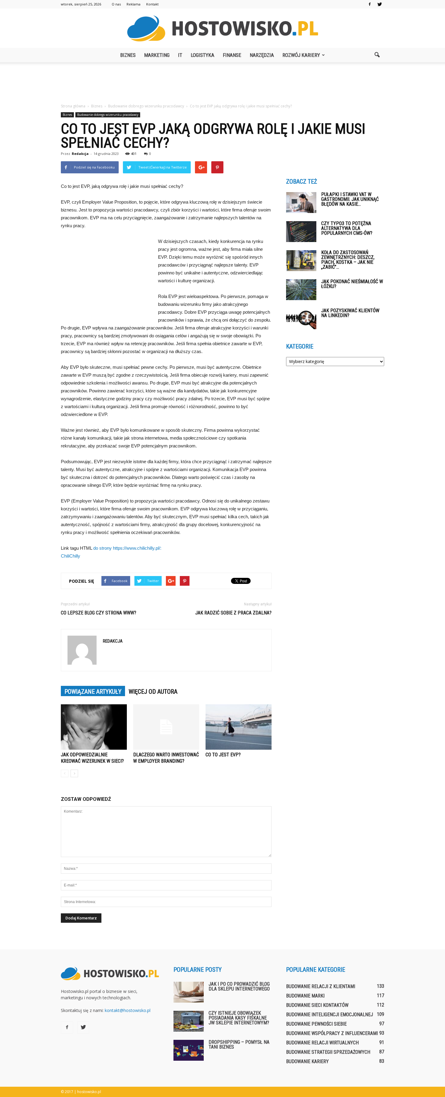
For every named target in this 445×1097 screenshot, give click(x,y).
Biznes (128, 55)
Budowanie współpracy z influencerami (332, 1033)
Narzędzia (262, 55)
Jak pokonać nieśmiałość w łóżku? (352, 284)
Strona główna (73, 106)
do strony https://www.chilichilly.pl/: (127, 548)
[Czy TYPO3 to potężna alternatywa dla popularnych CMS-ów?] (301, 231)
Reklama (133, 4)
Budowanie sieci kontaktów (317, 1005)
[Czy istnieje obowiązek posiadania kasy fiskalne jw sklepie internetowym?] (188, 1021)
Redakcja (80, 153)
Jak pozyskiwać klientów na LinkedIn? (350, 313)
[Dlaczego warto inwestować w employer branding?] (166, 727)
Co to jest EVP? (223, 755)
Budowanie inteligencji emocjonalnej (329, 1014)
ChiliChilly (70, 555)
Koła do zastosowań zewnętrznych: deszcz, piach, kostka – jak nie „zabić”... (347, 260)
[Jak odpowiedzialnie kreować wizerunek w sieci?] (94, 727)
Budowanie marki (305, 996)
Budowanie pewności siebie (316, 1024)
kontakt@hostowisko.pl (127, 1010)
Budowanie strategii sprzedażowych (328, 1052)
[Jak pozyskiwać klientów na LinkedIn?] (301, 318)
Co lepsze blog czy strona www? (98, 613)
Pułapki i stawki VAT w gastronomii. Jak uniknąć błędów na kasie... (350, 199)
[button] (377, 55)
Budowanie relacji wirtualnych (322, 1043)
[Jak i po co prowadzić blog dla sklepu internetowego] (188, 992)
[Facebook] (369, 4)
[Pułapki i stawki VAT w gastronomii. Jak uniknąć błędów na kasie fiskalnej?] (301, 202)
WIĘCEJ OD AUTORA (153, 691)
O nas (116, 4)
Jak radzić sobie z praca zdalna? (233, 613)
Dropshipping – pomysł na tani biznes (239, 1044)
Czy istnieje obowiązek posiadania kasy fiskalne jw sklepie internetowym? (239, 1018)
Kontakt (152, 4)
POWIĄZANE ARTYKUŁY (92, 691)
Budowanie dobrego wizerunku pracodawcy (107, 115)
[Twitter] (379, 4)
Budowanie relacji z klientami (320, 986)
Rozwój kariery (301, 55)
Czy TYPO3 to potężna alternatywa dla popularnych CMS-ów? (346, 228)
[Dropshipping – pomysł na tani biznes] (188, 1050)
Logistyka (202, 55)
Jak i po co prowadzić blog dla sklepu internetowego (239, 986)
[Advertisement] (222, 83)
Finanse (232, 55)
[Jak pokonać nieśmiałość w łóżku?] (301, 289)
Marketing (157, 55)
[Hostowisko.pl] (222, 28)
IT (180, 55)
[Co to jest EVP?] (239, 727)
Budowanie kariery (307, 1061)
